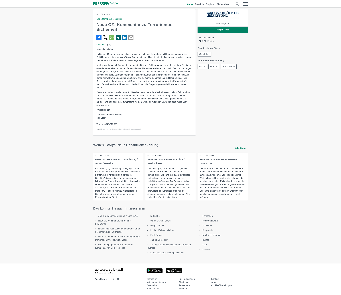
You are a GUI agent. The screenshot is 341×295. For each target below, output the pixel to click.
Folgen (220, 30)
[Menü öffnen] (245, 4)
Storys (189, 4)
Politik (202, 66)
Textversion (184, 285)
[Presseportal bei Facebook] (109, 279)
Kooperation (208, 230)
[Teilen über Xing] (118, 37)
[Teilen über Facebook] (99, 37)
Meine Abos (223, 4)
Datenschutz (152, 285)
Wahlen (213, 66)
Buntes (205, 240)
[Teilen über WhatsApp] (111, 37)
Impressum (152, 279)
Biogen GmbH (157, 225)
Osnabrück (101, 44)
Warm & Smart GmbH (160, 221)
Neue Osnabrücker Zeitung (109, 19)
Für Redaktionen (187, 279)
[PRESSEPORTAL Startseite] (106, 4)
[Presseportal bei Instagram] (117, 279)
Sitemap (183, 288)
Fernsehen (207, 216)
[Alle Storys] (222, 18)
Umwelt (206, 249)
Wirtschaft (207, 225)
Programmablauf (210, 221)
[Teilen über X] (105, 37)
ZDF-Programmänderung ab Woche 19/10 (118, 216)
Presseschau (228, 66)
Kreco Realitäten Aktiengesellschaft (167, 253)
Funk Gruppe (156, 235)
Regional (210, 4)
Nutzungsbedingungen (157, 282)
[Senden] (130, 37)
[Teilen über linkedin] (124, 37)
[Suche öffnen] (237, 4)
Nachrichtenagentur (211, 235)
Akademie (183, 282)
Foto (204, 245)
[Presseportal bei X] (113, 279)
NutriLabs (155, 216)
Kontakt (214, 279)
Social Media (153, 288)
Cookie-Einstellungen (221, 285)
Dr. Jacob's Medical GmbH (162, 230)
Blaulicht (199, 4)
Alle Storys (221, 23)
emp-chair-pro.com (159, 240)
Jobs (213, 282)
